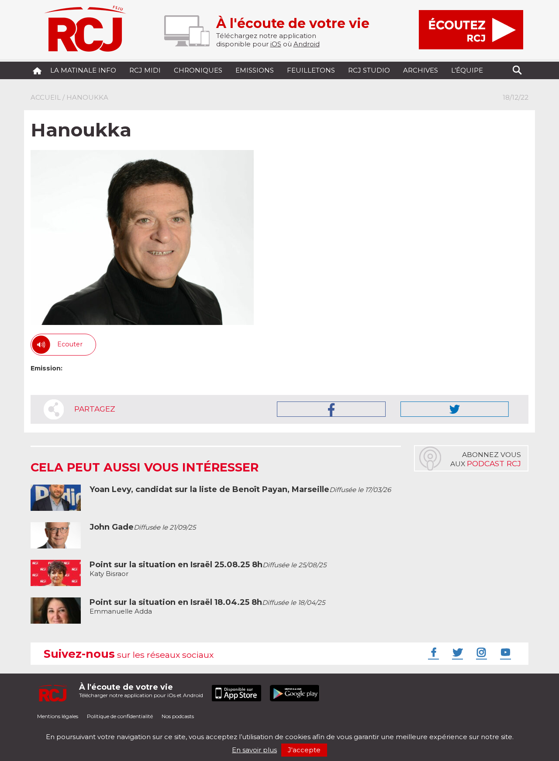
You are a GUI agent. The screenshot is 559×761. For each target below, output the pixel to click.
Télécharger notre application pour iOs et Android (141, 690)
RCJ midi (145, 70)
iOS (275, 44)
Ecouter (70, 344)
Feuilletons (311, 70)
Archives (420, 70)
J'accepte (304, 750)
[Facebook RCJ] (432, 652)
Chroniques (198, 70)
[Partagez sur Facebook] (331, 409)
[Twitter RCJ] (456, 652)
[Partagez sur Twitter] (454, 409)
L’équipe (467, 70)
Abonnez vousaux (485, 459)
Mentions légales (57, 716)
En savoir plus (254, 750)
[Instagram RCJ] (480, 652)
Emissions (254, 70)
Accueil (46, 97)
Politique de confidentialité (120, 716)
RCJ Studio (369, 70)
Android (306, 44)
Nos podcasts (178, 716)
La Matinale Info (83, 70)
